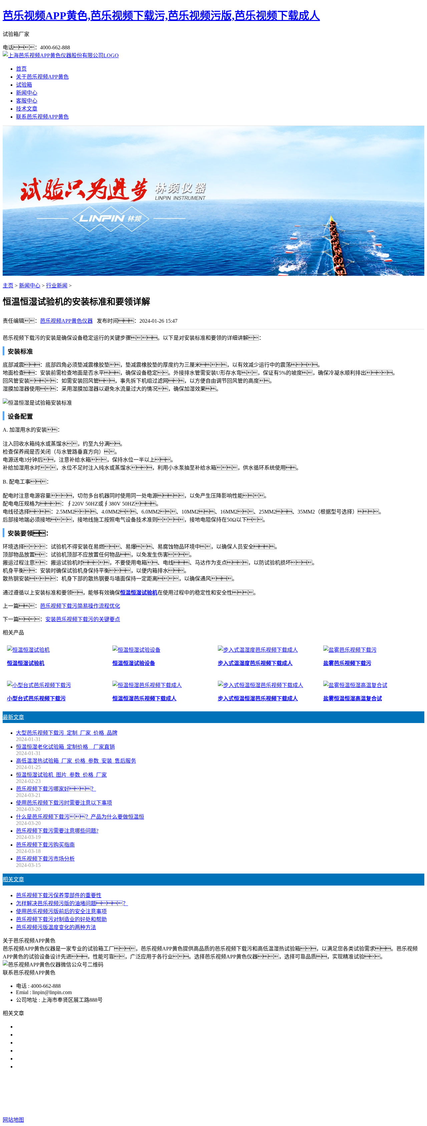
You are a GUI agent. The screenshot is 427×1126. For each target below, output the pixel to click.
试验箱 (24, 85)
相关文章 (13, 879)
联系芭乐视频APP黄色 (42, 117)
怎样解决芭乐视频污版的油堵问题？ (72, 903)
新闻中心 (26, 93)
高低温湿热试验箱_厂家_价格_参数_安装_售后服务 (76, 761)
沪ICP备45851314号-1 (331, 1106)
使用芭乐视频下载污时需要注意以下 (58, 1042)
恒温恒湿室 (279, 1093)
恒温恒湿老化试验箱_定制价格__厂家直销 (65, 747)
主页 (8, 285)
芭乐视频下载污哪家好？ (56, 789)
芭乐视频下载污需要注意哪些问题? (57, 831)
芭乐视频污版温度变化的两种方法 (56, 927)
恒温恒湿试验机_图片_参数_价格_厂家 (61, 775)
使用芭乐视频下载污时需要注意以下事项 (64, 803)
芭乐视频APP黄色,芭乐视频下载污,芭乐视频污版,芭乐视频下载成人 (161, 16)
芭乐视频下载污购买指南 (45, 845)
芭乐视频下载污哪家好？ (56, 1026)
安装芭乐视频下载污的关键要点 (82, 619)
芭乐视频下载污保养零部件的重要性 (58, 895)
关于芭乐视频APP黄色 (42, 77)
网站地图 (251, 1106)
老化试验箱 (247, 1093)
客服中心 (26, 101)
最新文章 (13, 717)
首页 (21, 69)
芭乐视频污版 (213, 1093)
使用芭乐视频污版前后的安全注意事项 (61, 911)
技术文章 (26, 109)
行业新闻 (56, 285)
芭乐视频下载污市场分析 (45, 859)
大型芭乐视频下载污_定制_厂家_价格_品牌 (66, 733)
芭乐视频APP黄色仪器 (66, 321)
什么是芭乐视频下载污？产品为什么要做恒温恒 (80, 817)
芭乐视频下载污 (174, 1093)
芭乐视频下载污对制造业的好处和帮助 (61, 919)
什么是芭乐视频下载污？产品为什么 (69, 1034)
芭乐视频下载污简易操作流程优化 (80, 606)
